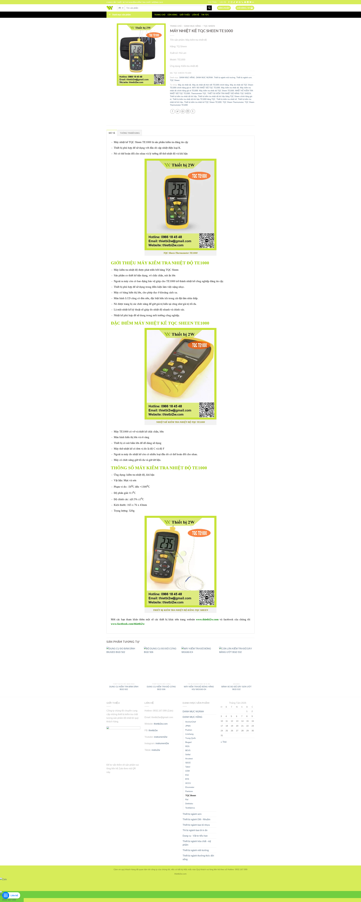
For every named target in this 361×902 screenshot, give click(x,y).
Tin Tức (205, 15)
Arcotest (189, 758)
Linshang (189, 734)
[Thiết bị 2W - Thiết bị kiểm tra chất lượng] (109, 8)
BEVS (187, 750)
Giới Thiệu (212, 2)
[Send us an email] (239, 2)
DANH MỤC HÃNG (192, 26)
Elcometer (189, 787)
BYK (187, 779)
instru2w (156, 750)
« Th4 (223, 742)
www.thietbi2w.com (207, 619)
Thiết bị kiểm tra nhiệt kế (226, 99)
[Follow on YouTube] (250, 2)
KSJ (187, 775)
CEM (187, 771)
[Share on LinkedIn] (187, 111)
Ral (186, 799)
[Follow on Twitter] (237, 2)
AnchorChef (190, 722)
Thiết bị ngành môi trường (224, 77)
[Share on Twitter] (177, 111)
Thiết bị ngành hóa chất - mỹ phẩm (197, 843)
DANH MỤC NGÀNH (204, 77)
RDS (187, 746)
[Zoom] (120, 82)
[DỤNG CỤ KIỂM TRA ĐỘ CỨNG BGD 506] (161, 664)
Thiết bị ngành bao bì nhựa (196, 825)
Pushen (188, 730)
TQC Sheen (209, 26)
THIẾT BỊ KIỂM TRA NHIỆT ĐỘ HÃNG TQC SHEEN (229, 93)
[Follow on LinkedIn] (248, 2)
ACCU (188, 783)
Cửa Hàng (172, 15)
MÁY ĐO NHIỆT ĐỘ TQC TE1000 (206, 88)
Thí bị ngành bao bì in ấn (195, 830)
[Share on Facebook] (172, 111)
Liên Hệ (223, 2)
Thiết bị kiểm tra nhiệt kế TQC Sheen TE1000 (203, 102)
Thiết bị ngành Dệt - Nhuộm (196, 819)
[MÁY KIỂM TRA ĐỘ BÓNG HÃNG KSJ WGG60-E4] (198, 664)
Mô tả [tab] (112, 133)
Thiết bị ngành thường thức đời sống (198, 857)
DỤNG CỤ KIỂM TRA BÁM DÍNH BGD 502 (123, 687)
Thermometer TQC (198, 93)
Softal (187, 754)
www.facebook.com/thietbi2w (128, 623)
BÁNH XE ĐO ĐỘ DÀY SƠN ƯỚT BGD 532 (236, 687)
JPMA (188, 726)
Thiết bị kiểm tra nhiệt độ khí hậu (183, 96)
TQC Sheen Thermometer (233, 102)
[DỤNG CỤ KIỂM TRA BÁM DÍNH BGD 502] (123, 664)
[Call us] (242, 2)
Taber (187, 767)
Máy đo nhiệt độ (184, 85)
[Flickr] (253, 2)
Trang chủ (159, 15)
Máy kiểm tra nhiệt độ (230, 88)
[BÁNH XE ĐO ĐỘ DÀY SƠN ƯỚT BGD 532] (236, 664)
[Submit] (209, 8)
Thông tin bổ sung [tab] (129, 133)
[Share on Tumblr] (193, 111)
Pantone (189, 791)
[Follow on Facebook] (229, 2)
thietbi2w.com (161, 724)
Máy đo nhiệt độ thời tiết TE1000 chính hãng (210, 85)
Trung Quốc (190, 738)
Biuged (188, 742)
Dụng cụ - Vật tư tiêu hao (195, 836)
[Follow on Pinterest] (245, 2)
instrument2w (160, 737)
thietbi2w (153, 730)
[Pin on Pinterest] (182, 111)
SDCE (188, 763)
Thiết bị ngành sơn (244, 77)
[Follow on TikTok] (234, 2)
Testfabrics (190, 808)
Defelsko (189, 803)
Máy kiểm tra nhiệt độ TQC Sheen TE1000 (216, 91)
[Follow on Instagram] (231, 2)
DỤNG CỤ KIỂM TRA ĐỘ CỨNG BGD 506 (161, 687)
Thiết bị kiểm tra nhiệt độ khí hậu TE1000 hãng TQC (194, 99)
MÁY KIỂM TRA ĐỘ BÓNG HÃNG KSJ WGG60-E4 (199, 687)
